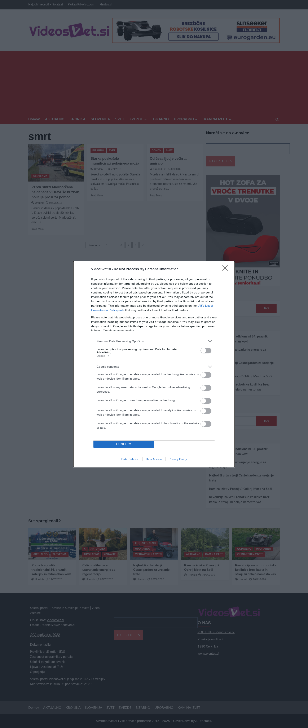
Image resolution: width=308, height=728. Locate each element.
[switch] (206, 350)
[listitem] (154, 341)
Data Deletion (130, 459)
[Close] (226, 269)
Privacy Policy (178, 459)
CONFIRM (124, 444)
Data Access (154, 459)
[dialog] (154, 364)
